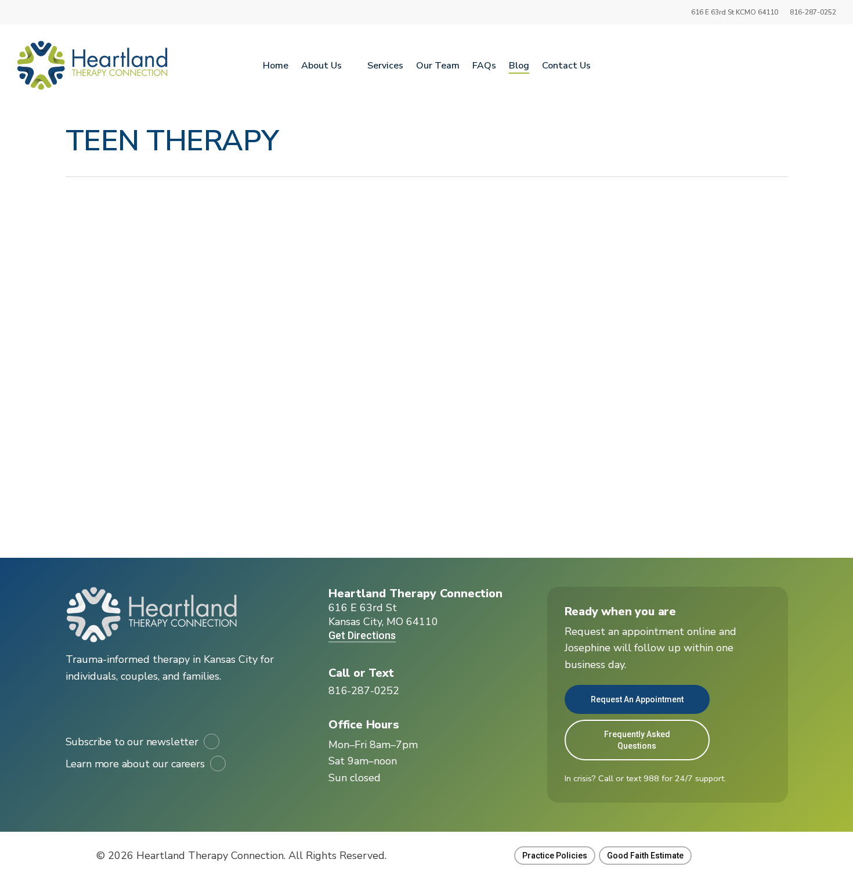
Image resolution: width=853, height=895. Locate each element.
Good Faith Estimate (645, 855)
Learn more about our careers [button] (135, 764)
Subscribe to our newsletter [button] (132, 742)
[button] (363, 690)
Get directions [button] (362, 635)
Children (99, 434)
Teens (185, 434)
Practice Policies (554, 855)
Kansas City (144, 434)
